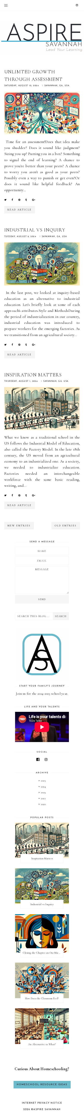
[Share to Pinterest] (19, 199)
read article (20, 209)
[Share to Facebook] (12, 199)
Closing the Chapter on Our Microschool (43, 952)
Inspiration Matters (33, 375)
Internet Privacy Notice (42, 1103)
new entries (19, 525)
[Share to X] (5, 199)
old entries (66, 525)
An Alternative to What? (42, 1044)
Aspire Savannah (47, 1109)
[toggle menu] (6, 5)
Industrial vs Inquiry (34, 230)
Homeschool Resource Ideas (42, 1084)
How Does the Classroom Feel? (42, 998)
